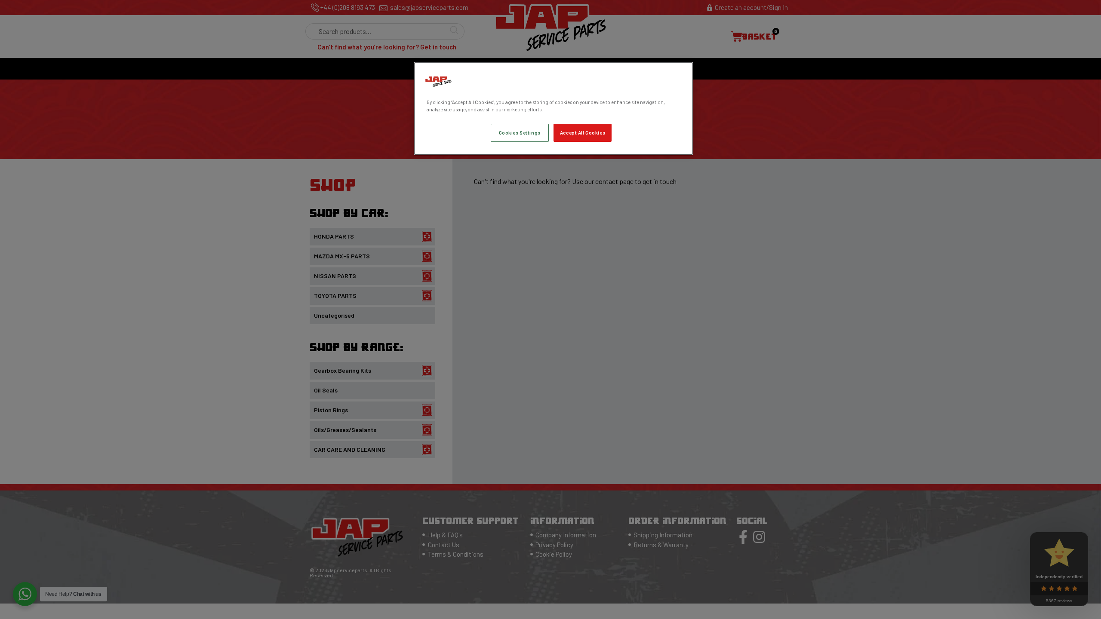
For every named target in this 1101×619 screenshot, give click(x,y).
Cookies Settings (520, 132)
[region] (553, 108)
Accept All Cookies (582, 132)
